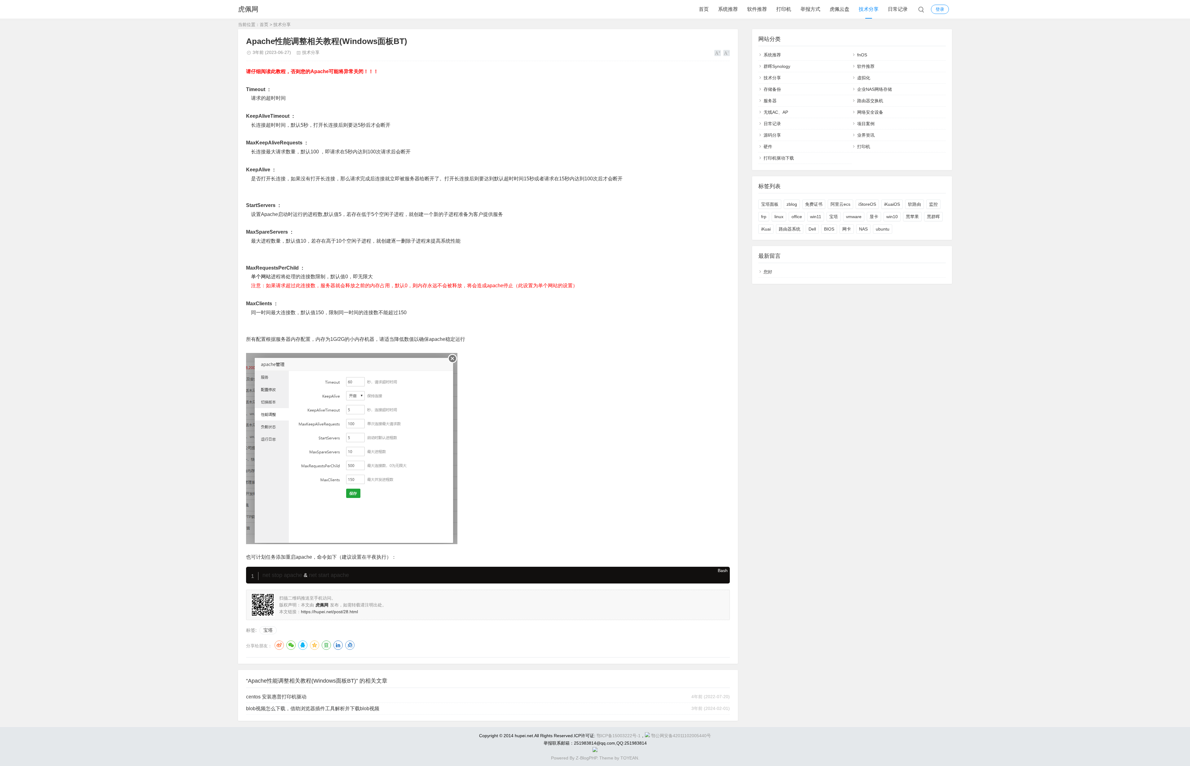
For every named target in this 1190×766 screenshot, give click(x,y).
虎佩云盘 (839, 9)
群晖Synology (777, 66)
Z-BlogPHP (586, 757)
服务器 (770, 100)
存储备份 (772, 89)
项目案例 (866, 123)
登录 (940, 9)
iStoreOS (867, 204)
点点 (350, 645)
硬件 (768, 146)
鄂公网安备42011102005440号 (681, 735)
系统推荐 (728, 9)
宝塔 (268, 630)
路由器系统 (789, 229)
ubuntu (882, 229)
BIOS (829, 229)
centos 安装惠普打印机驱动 (276, 696)
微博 (279, 645)
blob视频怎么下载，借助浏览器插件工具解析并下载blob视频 (312, 708)
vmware (854, 216)
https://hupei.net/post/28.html (329, 611)
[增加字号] (717, 53)
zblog (792, 204)
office (796, 216)
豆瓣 (326, 645)
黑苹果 (912, 216)
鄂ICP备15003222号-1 (619, 735)
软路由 (914, 204)
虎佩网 (248, 9)
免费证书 (813, 204)
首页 (704, 9)
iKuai (766, 229)
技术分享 (869, 9)
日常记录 (898, 9)
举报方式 (810, 9)
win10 (892, 216)
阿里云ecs (840, 204)
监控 (933, 204)
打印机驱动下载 (779, 158)
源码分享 (772, 135)
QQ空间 (314, 645)
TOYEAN (629, 757)
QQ (302, 645)
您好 (768, 271)
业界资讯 (866, 135)
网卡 (846, 229)
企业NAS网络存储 (874, 89)
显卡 (874, 216)
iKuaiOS (892, 204)
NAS (863, 229)
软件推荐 (757, 9)
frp (763, 216)
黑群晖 (933, 216)
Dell (812, 229)
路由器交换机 (870, 100)
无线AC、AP (776, 112)
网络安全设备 (870, 112)
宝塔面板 (769, 204)
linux (778, 216)
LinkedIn (338, 645)
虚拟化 (863, 77)
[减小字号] (726, 53)
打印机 (783, 9)
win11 (815, 216)
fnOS (862, 54)
